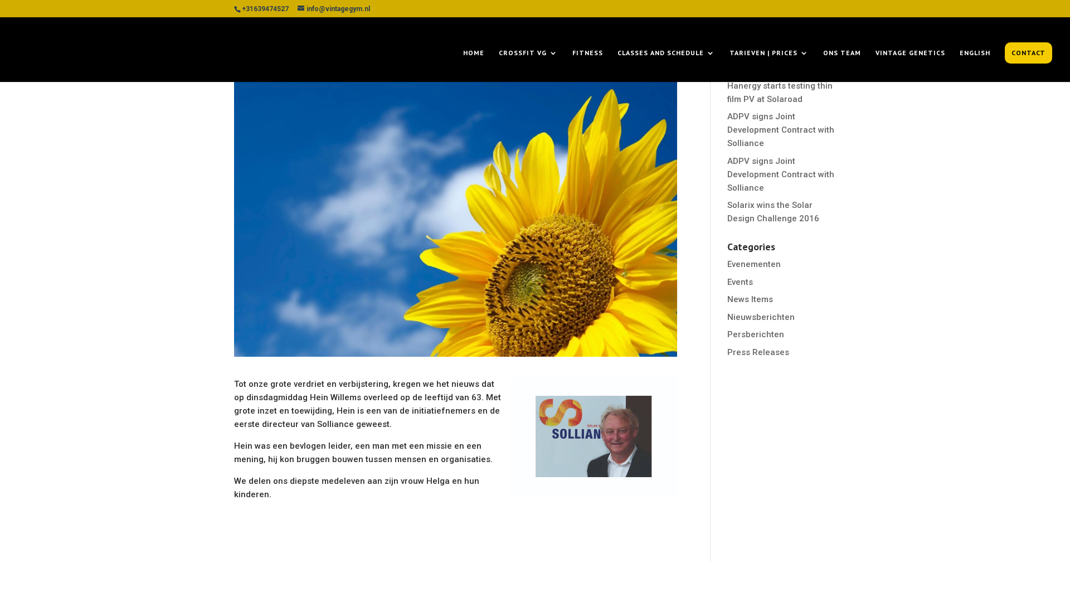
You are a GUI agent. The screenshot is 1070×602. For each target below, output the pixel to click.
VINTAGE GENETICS (910, 53)
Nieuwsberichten (761, 317)
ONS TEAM (842, 53)
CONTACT (1028, 52)
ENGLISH (975, 53)
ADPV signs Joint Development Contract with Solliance (780, 129)
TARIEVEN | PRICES (763, 53)
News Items (750, 299)
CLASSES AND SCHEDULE (660, 53)
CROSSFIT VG (523, 53)
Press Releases (758, 352)
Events (740, 282)
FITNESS (587, 53)
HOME (473, 53)
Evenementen (754, 264)
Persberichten (755, 334)
